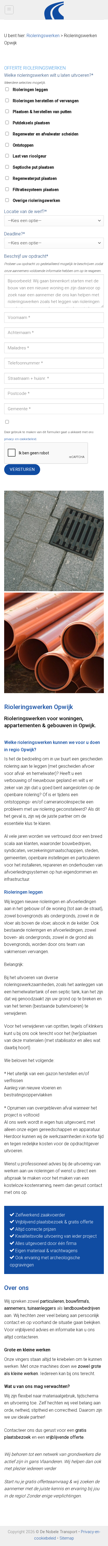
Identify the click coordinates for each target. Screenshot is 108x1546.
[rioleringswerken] (54, 541)
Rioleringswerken (43, 35)
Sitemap (67, 1538)
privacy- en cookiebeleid (20, 439)
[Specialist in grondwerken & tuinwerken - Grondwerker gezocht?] (54, 10)
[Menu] (9, 9)
